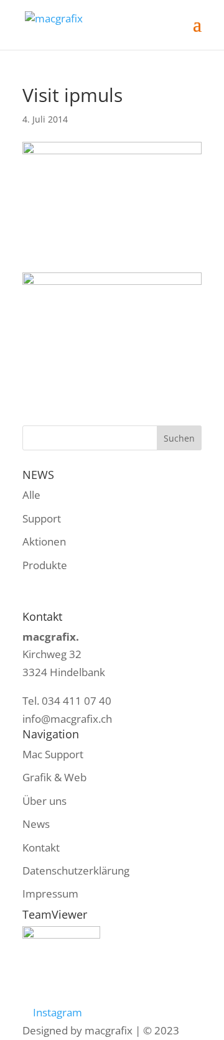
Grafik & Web (54, 777)
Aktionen (44, 541)
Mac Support (52, 754)
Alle (31, 495)
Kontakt (41, 847)
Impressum (50, 893)
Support (41, 518)
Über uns (44, 801)
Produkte (44, 565)
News (36, 824)
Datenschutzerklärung (75, 870)
